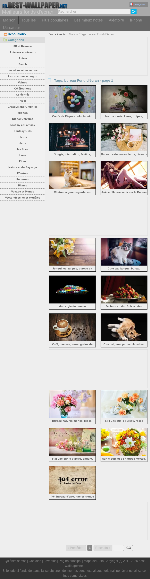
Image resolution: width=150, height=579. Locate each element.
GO (128, 547)
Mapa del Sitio (94, 561)
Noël (23, 100)
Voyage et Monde (22, 191)
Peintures (22, 179)
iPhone (136, 20)
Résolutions (17, 34)
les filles (22, 149)
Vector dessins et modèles (22, 197)
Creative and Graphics (23, 106)
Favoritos (50, 561)
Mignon (23, 112)
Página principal (70, 561)
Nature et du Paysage (22, 167)
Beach (23, 64)
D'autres (22, 173)
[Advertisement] (98, 66)
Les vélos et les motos (23, 70)
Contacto (35, 561)
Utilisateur (11, 27)
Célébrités (22, 94)
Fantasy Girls (23, 130)
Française (139, 4)
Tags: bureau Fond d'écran (97, 34)
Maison (9, 20)
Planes (22, 185)
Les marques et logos (22, 76)
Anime (23, 58)
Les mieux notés (88, 20)
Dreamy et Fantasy (22, 124)
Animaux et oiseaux (23, 52)
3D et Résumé (22, 46)
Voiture (22, 82)
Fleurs (23, 137)
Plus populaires (55, 20)
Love (22, 155)
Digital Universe (22, 118)
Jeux (23, 143)
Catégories (16, 40)
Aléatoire (116, 20)
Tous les (28, 20)
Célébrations (22, 88)
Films (22, 161)
